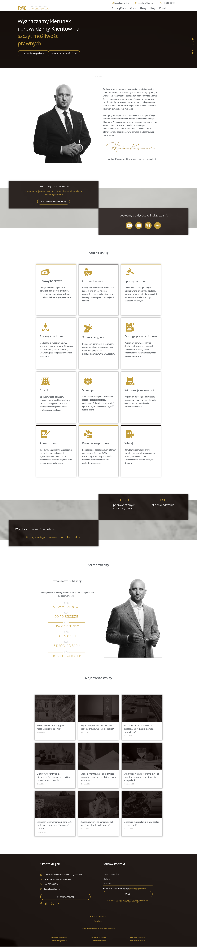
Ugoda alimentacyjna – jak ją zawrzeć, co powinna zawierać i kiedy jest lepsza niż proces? (98, 777)
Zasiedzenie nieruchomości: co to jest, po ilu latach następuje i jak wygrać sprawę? (54, 825)
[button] (176, 8)
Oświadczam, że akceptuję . (125, 888)
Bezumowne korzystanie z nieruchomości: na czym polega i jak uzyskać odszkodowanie (53, 777)
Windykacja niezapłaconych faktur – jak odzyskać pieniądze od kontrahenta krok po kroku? (141, 777)
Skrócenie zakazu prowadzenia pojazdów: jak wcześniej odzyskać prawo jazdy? (139, 729)
